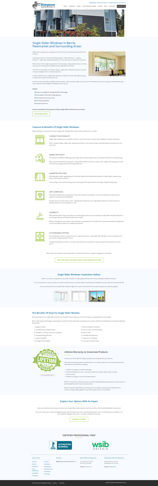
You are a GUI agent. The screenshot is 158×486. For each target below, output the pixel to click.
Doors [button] (79, 6)
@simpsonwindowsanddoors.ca (66, 461)
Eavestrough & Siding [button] (89, 6)
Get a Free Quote (41, 114)
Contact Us (121, 6)
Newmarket (48, 466)
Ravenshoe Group (121, 482)
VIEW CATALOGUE (79, 260)
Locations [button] (112, 6)
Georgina (35, 475)
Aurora (35, 461)
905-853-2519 (105, 2)
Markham (47, 464)
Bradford (35, 466)
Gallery (100, 6)
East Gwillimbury (35, 469)
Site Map (61, 483)
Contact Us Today (79, 419)
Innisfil (47, 461)
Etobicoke (35, 473)
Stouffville (47, 471)
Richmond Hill (49, 469)
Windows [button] (72, 6)
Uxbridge (47, 474)
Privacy (55, 483)
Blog (105, 6)
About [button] (65, 6)
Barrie (34, 464)
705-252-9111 (122, 2)
